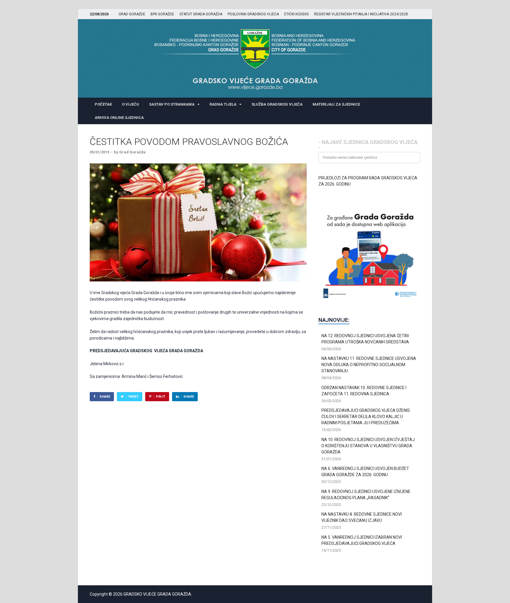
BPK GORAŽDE (162, 14)
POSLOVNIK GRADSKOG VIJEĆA (253, 14)
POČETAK (103, 104)
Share (104, 397)
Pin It (160, 397)
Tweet (133, 397)
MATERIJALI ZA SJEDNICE (336, 104)
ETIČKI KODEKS (296, 14)
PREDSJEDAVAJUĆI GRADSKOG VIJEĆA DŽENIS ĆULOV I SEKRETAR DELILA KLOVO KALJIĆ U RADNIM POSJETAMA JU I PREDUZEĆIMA (365, 416)
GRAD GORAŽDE (132, 14)
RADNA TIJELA (223, 104)
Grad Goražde (132, 152)
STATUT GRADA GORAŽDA (200, 14)
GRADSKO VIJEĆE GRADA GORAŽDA (157, 594)
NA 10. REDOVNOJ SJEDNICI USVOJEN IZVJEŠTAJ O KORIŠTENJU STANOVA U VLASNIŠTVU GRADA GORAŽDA (368, 445)
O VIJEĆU (130, 104)
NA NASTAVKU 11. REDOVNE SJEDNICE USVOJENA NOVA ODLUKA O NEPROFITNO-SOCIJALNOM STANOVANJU (368, 364)
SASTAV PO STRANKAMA (171, 104)
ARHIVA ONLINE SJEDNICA (119, 117)
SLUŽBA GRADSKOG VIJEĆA (277, 104)
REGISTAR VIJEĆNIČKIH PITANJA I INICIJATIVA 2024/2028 (361, 14)
